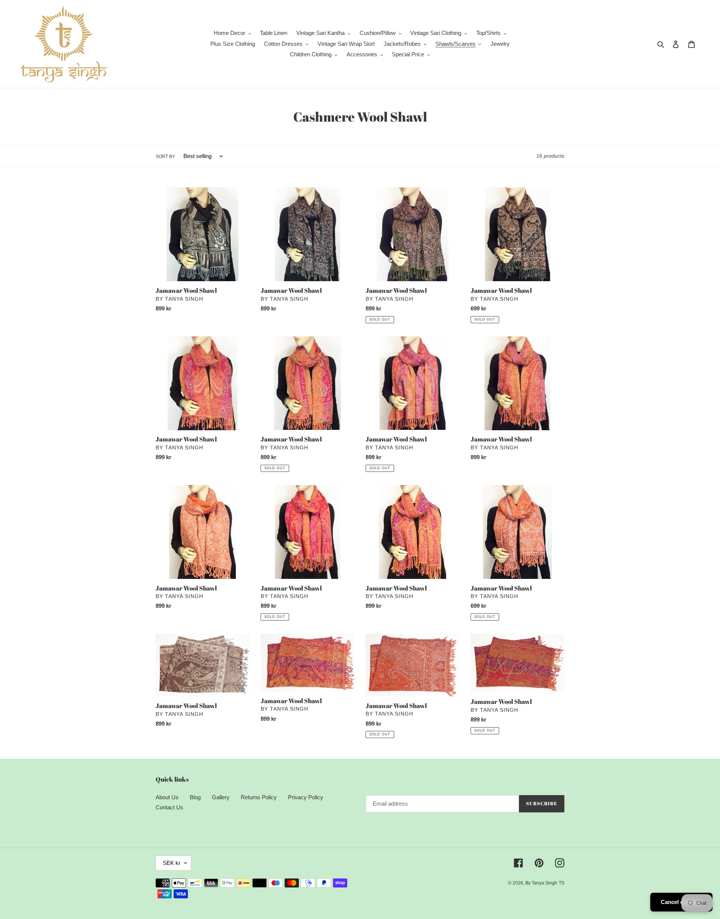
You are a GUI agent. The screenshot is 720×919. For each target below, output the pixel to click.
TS (561, 883)
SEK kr (171, 863)
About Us (167, 797)
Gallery (221, 797)
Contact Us (169, 807)
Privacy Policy (305, 797)
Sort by (165, 156)
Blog (195, 797)
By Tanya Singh (541, 883)
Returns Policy (259, 797)
